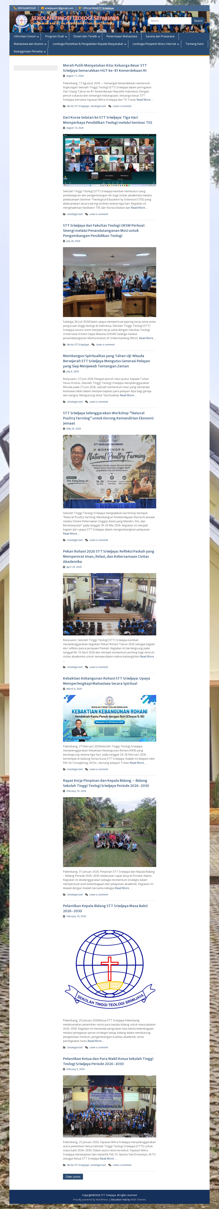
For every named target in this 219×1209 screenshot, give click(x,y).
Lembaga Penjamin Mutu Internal (154, 44)
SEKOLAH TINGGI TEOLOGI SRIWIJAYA (75, 18)
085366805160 (26, 8)
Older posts (73, 1177)
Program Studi (54, 36)
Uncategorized (98, 106)
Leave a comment (122, 106)
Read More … (145, 100)
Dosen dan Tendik (85, 36)
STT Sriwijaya (105, 8)
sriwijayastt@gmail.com (59, 8)
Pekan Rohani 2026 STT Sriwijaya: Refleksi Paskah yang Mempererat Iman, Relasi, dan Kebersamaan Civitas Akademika (108, 556)
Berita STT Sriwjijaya (78, 106)
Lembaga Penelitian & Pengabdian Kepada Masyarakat (88, 44)
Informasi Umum (25, 36)
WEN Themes (138, 1199)
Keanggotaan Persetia (28, 51)
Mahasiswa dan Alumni (28, 44)
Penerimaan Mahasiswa (121, 36)
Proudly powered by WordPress (90, 1199)
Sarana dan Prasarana (160, 36)
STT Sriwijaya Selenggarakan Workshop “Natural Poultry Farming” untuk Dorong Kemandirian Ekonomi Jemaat (108, 418)
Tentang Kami (194, 44)
